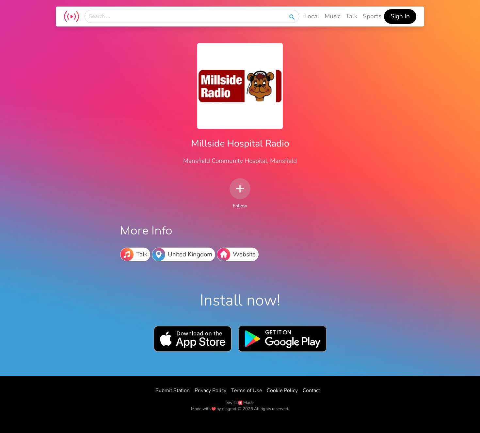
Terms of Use (246, 390)
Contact (311, 390)
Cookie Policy (282, 390)
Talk (352, 16)
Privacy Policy (210, 390)
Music (333, 16)
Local (311, 16)
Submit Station (172, 390)
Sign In (400, 16)
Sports (372, 16)
